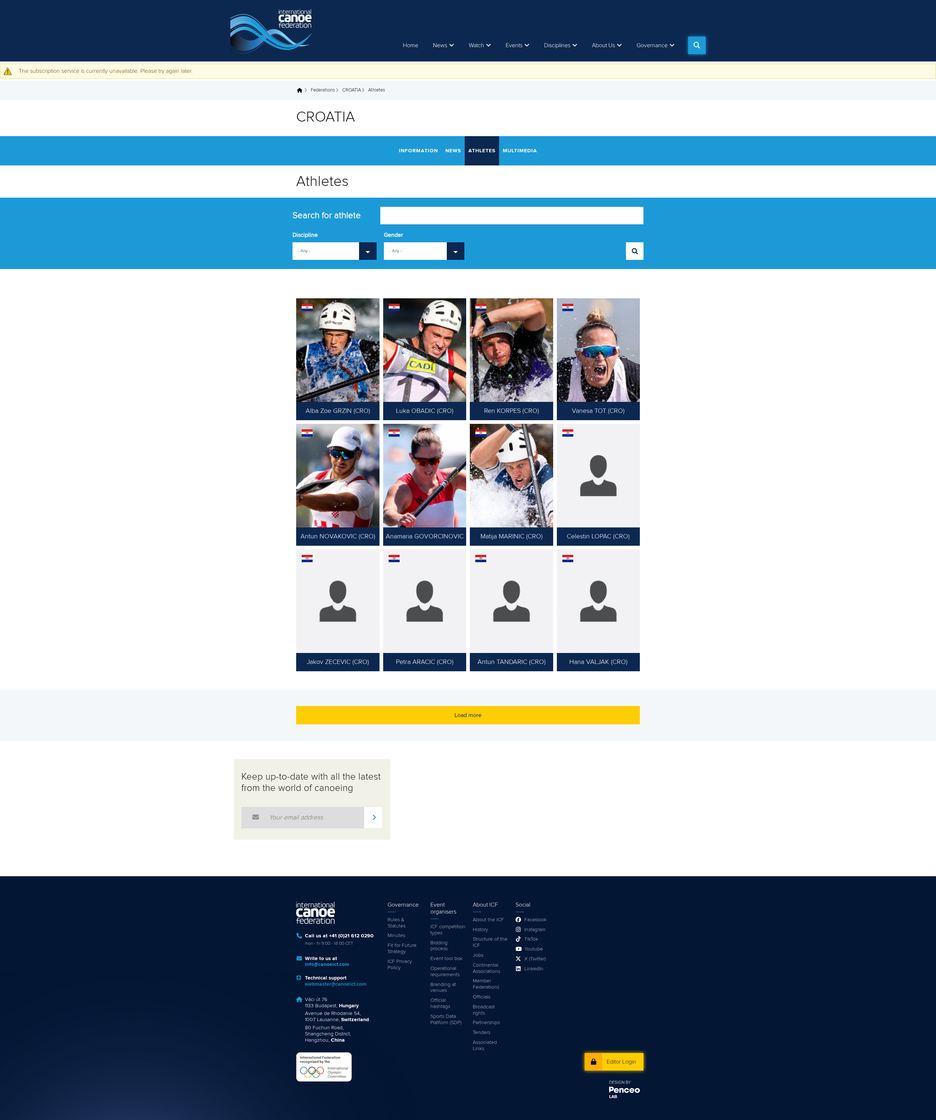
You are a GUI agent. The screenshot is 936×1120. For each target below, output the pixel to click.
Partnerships (486, 1022)
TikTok (531, 939)
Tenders (481, 1032)
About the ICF (488, 919)
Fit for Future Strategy (402, 948)
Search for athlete (326, 215)
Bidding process (439, 946)
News (440, 45)
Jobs (478, 955)
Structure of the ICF (490, 942)
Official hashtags (440, 1003)
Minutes (396, 935)
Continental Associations (486, 968)
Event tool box (446, 958)
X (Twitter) (535, 959)
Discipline (305, 235)
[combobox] (334, 251)
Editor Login (621, 1062)
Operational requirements (445, 971)
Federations (323, 90)
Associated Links (485, 1045)
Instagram (535, 929)
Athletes (481, 150)
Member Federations (486, 984)
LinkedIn (533, 968)
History (480, 929)
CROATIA (351, 90)
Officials (481, 997)
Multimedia (520, 150)
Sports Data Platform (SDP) (445, 1019)
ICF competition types (447, 930)
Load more (468, 715)
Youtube (533, 949)
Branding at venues (443, 987)
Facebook (535, 919)
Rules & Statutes (396, 923)
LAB (613, 1097)
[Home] (272, 30)
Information (418, 150)
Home (410, 45)
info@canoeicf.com (327, 964)
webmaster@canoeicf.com (335, 984)
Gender (393, 235)
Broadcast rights (484, 1010)
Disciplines (557, 45)
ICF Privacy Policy (400, 964)
